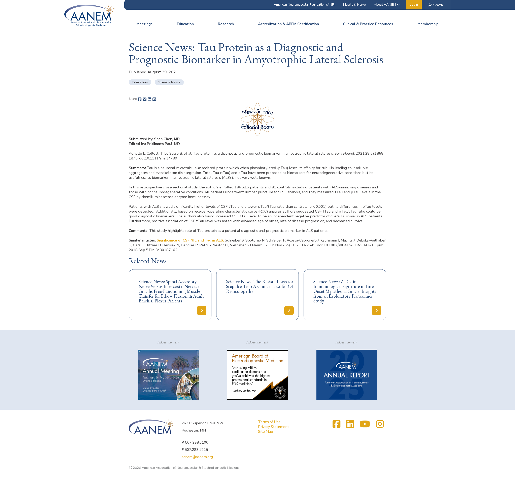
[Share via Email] (154, 99)
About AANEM (385, 4)
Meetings (144, 24)
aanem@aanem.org (197, 456)
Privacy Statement (273, 426)
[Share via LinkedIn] (149, 99)
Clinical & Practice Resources (368, 24)
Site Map (265, 431)
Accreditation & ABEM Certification (288, 24)
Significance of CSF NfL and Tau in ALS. (190, 240)
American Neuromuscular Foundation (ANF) (304, 4)
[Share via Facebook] (140, 99)
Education (185, 24)
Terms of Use (269, 421)
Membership (428, 24)
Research (226, 24)
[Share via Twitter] (144, 99)
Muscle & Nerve (354, 4)
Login (414, 4)
